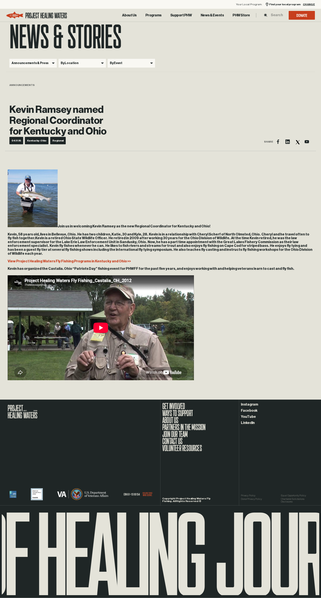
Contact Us (172, 443)
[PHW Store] (241, 15)
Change (309, 4)
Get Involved (173, 408)
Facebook (249, 410)
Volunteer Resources (182, 450)
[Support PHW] (181, 15)
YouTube (248, 417)
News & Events (212, 15)
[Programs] (153, 15)
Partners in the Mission (184, 429)
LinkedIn (248, 423)
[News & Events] (212, 15)
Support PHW (181, 15)
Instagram (249, 404)
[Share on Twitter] (297, 141)
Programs (153, 15)
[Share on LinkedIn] (287, 141)
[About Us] (129, 15)
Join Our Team (175, 436)
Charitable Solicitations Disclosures (292, 500)
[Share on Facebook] (278, 141)
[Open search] (265, 15)
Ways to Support (177, 415)
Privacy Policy (248, 495)
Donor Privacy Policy (251, 499)
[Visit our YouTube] (307, 141)
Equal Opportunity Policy (293, 495)
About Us (129, 15)
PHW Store (241, 15)
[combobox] (276, 15)
